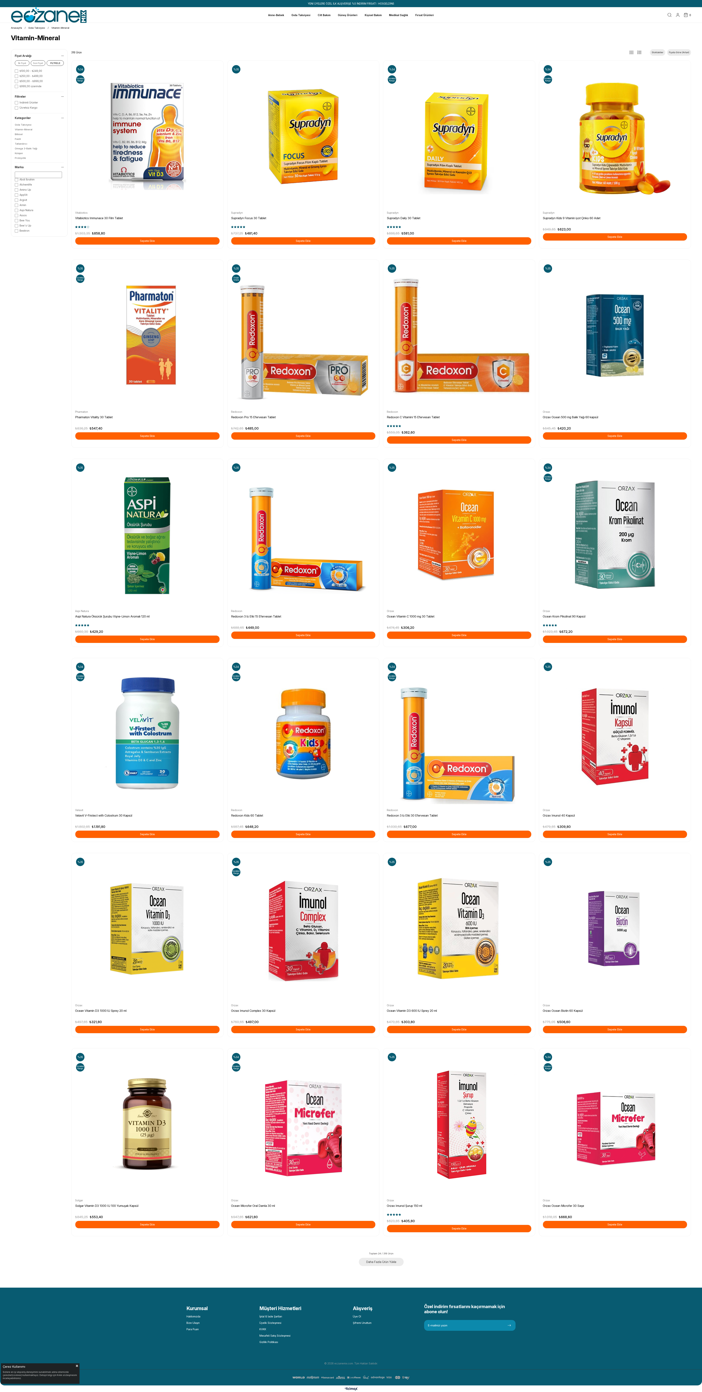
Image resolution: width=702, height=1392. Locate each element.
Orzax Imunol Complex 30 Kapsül (253, 1011)
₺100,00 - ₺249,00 (31, 70)
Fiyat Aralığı (23, 56)
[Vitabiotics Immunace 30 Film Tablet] (147, 136)
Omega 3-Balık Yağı (26, 148)
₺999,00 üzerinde (30, 86)
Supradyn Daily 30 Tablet (403, 218)
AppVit (23, 194)
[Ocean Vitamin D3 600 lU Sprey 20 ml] (459, 929)
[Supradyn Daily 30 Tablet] (459, 136)
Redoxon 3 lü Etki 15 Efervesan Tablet (256, 616)
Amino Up (25, 189)
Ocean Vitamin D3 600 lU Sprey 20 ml (412, 1011)
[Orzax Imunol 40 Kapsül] (615, 734)
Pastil (18, 139)
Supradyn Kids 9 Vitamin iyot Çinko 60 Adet (571, 218)
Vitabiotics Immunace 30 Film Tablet (99, 218)
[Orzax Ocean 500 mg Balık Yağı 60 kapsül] (615, 335)
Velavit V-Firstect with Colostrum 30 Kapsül (103, 815)
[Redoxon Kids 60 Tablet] (303, 734)
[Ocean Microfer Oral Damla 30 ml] (303, 1124)
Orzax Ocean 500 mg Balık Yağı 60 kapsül (570, 417)
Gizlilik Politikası (268, 1342)
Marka (19, 167)
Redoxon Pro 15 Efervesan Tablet (253, 417)
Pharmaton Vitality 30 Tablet (94, 417)
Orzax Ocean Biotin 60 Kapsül (563, 1011)
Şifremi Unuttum (362, 1322)
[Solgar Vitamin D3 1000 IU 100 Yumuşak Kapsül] (147, 1124)
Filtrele (55, 63)
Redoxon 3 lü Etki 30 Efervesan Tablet (412, 815)
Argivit (23, 199)
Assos (23, 215)
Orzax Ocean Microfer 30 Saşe (563, 1206)
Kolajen (19, 153)
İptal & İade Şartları (270, 1316)
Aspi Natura (26, 210)
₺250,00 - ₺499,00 (31, 76)
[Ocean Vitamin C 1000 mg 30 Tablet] (459, 534)
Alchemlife (26, 184)
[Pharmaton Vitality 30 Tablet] (147, 335)
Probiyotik (20, 158)
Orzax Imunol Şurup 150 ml (404, 1206)
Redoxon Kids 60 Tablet (247, 815)
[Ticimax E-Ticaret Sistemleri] (351, 1389)
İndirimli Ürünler (29, 102)
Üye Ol (357, 1316)
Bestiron (24, 230)
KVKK (262, 1329)
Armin (23, 205)
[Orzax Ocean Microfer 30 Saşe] (615, 1124)
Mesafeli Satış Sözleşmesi (274, 1335)
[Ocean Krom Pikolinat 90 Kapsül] (615, 534)
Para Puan (192, 1329)
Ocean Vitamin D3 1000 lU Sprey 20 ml (101, 1011)
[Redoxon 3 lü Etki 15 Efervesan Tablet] (303, 534)
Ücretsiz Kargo (28, 107)
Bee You (25, 220)
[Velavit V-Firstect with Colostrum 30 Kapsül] (147, 734)
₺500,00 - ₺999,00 (31, 81)
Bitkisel (19, 134)
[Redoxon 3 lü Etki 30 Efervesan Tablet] (459, 734)
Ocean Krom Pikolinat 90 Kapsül (564, 616)
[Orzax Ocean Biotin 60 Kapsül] (615, 929)
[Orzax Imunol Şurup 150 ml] (459, 1124)
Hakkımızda (193, 1316)
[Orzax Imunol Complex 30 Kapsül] (303, 929)
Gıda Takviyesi (23, 124)
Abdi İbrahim (27, 179)
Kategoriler (23, 118)
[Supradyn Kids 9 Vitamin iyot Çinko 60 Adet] (615, 136)
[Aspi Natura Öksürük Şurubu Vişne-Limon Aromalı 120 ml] (147, 534)
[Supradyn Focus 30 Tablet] (303, 136)
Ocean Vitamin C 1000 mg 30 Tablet (410, 616)
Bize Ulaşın (193, 1322)
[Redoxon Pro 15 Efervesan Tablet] (303, 335)
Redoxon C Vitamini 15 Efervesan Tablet (413, 417)
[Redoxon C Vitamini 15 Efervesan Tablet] (459, 335)
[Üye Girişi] (678, 15)
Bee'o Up (25, 225)
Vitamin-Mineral (23, 129)
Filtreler (20, 96)
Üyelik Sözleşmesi (270, 1322)
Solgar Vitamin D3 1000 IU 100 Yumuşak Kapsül (106, 1206)
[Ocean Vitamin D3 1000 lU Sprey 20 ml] (147, 929)
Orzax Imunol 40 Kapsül (559, 815)
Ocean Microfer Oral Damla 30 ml (253, 1206)
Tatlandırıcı (21, 143)
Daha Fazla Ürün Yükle (381, 1262)
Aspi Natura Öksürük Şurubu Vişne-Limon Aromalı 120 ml (112, 616)
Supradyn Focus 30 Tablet (248, 218)
